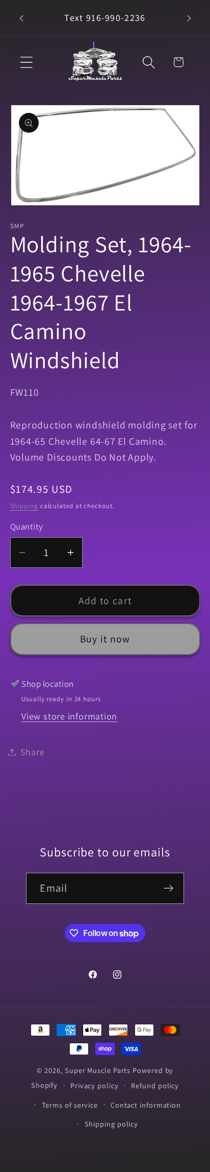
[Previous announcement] (21, 18)
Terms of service (70, 1105)
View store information (69, 716)
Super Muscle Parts (97, 1070)
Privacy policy (94, 1085)
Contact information (146, 1105)
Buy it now (105, 638)
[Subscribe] (168, 888)
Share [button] (32, 752)
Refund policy (155, 1085)
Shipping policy (112, 1124)
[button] (26, 62)
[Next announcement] (189, 18)
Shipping (24, 505)
